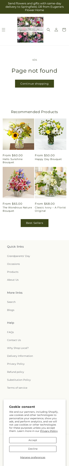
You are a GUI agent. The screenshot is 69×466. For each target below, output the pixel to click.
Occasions (13, 264)
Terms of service (17, 387)
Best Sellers (34, 223)
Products (12, 271)
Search (11, 302)
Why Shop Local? (18, 348)
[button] (48, 30)
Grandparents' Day (18, 256)
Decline (33, 448)
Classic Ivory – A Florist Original (50, 209)
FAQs (10, 332)
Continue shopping (34, 83)
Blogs (10, 310)
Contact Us (14, 340)
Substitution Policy (19, 379)
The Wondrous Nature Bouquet (17, 209)
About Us (13, 279)
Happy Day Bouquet (48, 159)
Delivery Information (20, 356)
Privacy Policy (49, 431)
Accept (32, 440)
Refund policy (15, 372)
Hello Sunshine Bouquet (12, 161)
